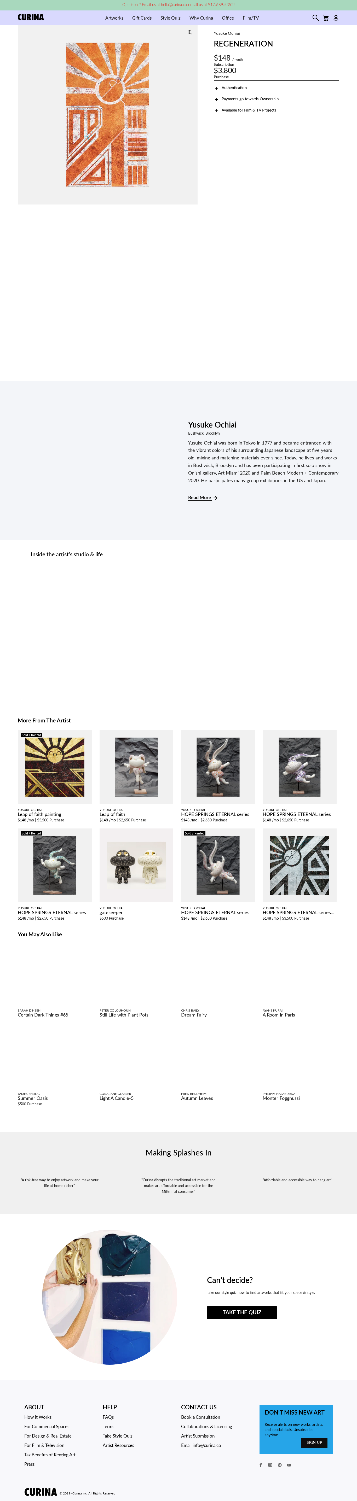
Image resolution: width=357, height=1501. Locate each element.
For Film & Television (44, 1445)
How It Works (37, 1417)
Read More (200, 497)
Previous (23, 115)
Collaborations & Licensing (206, 1426)
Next (192, 115)
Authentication (234, 88)
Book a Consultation (200, 1417)
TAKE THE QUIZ (242, 1312)
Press (29, 1464)
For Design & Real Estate (48, 1436)
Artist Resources (118, 1445)
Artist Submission (198, 1436)
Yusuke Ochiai (227, 33)
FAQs (108, 1417)
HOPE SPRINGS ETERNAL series (215, 814)
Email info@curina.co (201, 1445)
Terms (108, 1426)
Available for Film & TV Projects (249, 110)
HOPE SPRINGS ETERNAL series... (298, 912)
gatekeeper (111, 912)
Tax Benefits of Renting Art (50, 1455)
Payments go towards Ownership (250, 99)
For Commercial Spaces (46, 1426)
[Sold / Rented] (55, 767)
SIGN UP (314, 1443)
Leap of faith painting (39, 814)
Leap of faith (112, 814)
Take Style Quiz (118, 1436)
